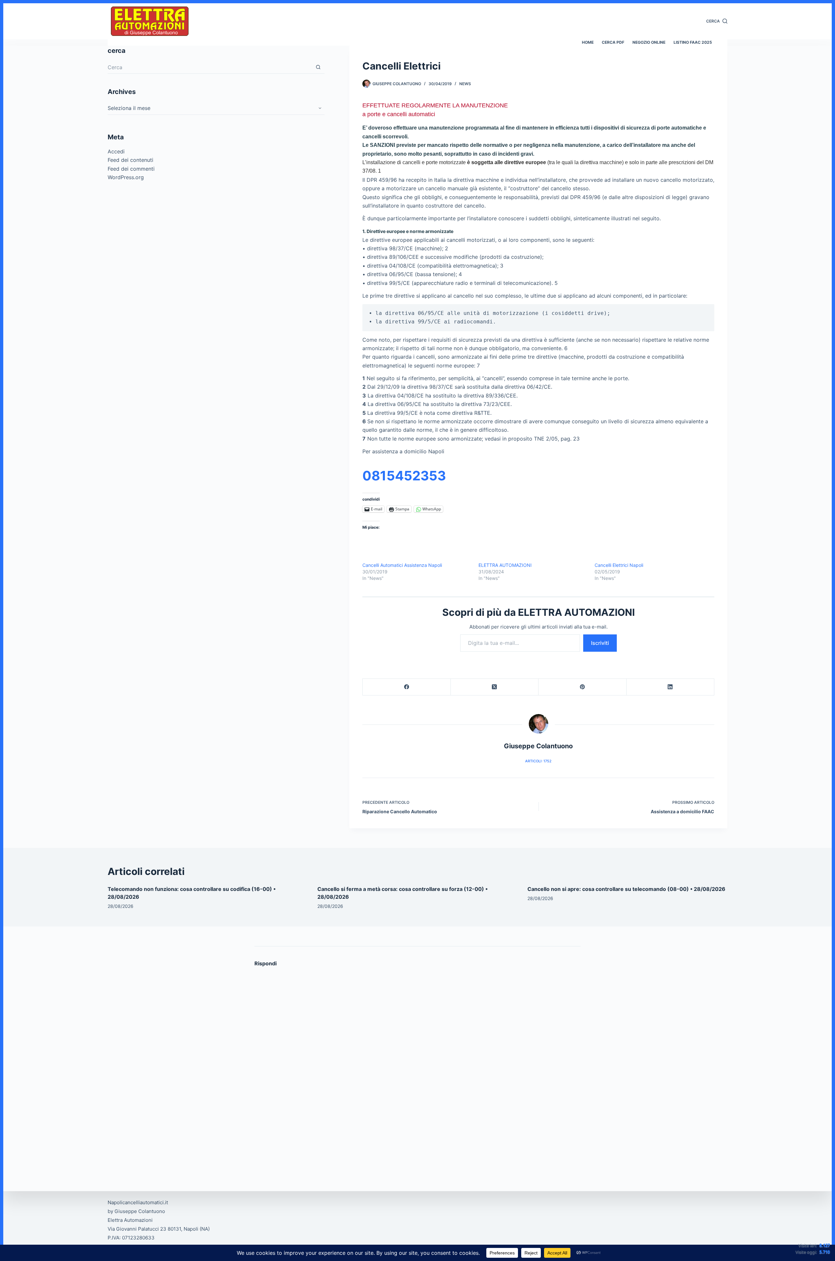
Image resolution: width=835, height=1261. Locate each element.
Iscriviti (600, 643)
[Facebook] (407, 687)
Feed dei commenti (131, 168)
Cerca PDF (613, 42)
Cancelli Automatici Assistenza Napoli (402, 565)
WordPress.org (126, 177)
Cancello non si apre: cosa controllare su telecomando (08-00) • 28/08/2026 (626, 889)
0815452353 (404, 476)
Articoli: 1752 (538, 761)
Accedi (116, 151)
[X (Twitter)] (495, 687)
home (588, 42)
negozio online (648, 42)
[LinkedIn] (671, 687)
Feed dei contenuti (130, 160)
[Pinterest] (583, 687)
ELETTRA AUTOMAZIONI (505, 565)
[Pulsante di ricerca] (318, 67)
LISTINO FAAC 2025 (693, 42)
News (465, 83)
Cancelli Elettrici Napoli (619, 565)
